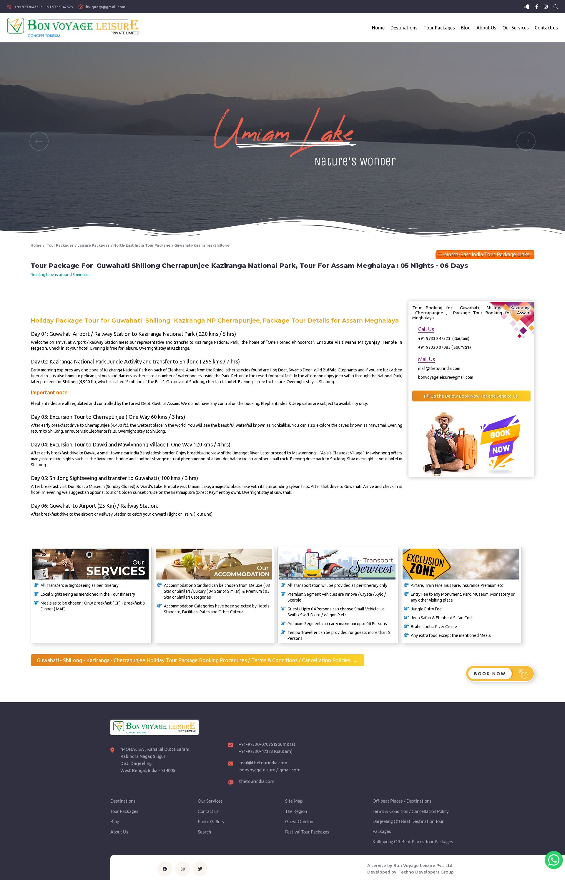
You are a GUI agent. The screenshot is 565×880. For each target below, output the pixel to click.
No (338, 453)
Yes (318, 453)
